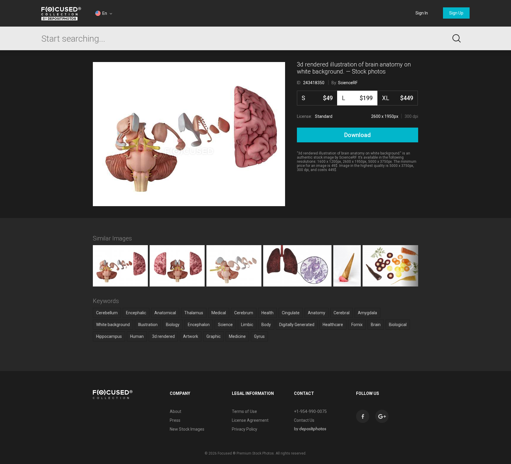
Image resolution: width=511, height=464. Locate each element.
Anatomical (165, 312)
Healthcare (333, 324)
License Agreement (250, 420)
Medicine (237, 336)
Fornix (357, 324)
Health (267, 312)
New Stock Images (187, 429)
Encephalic (136, 312)
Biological (398, 324)
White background (113, 324)
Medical (218, 312)
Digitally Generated (296, 324)
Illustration (148, 324)
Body (266, 324)
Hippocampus (109, 336)
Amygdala (367, 312)
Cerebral (342, 312)
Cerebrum (243, 312)
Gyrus (259, 336)
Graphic (213, 336)
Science (225, 324)
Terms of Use (244, 411)
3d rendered (163, 336)
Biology (173, 324)
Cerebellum (107, 312)
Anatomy (316, 312)
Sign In (421, 13)
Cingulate (291, 312)
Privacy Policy (244, 429)
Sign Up (456, 13)
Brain (376, 324)
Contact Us (304, 420)
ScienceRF (348, 82)
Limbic (247, 324)
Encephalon (199, 324)
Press (175, 420)
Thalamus (193, 312)
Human (137, 336)
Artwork (190, 336)
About (175, 411)
